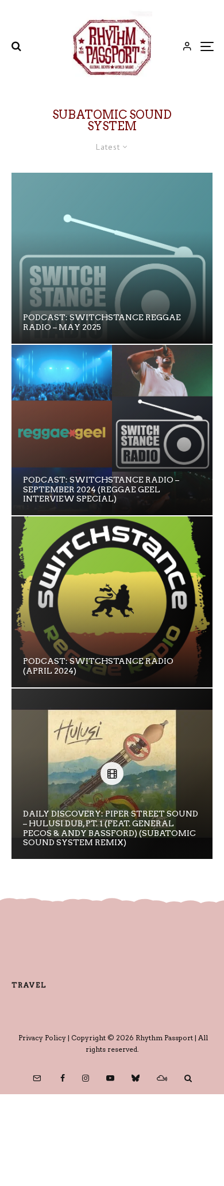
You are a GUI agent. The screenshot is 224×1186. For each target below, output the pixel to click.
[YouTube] (110, 1078)
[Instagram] (86, 1078)
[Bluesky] (135, 1078)
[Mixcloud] (162, 1078)
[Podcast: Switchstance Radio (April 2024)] (112, 601)
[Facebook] (63, 1078)
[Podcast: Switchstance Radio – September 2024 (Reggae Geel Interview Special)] (112, 430)
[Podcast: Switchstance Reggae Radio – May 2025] (112, 258)
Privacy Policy (42, 1037)
